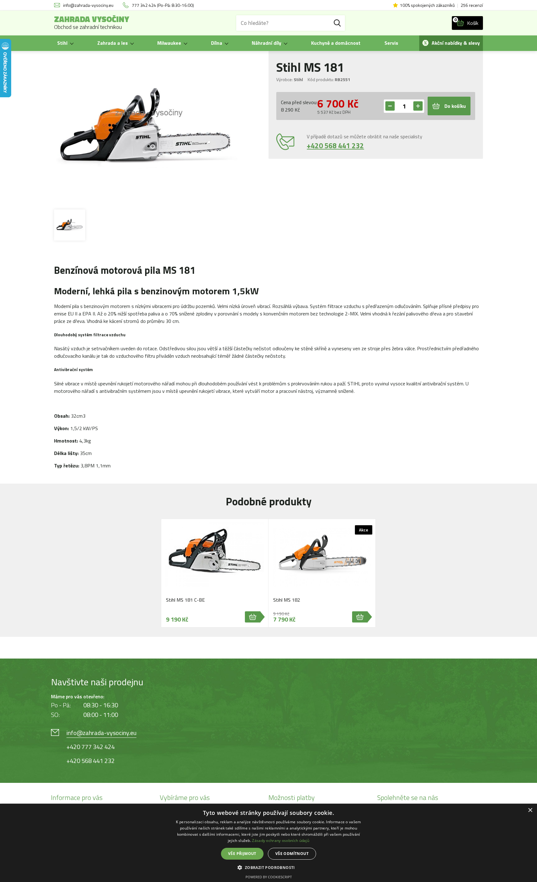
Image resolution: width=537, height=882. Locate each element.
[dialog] (268, 843)
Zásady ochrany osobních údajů (280, 840)
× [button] (530, 810)
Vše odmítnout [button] (292, 853)
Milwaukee (169, 43)
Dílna (216, 43)
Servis (391, 43)
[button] (268, 867)
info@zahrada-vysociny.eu (101, 732)
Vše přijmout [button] (242, 853)
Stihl (62, 43)
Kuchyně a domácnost (335, 43)
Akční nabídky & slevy (456, 43)
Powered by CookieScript (269, 877)
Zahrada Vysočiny (91, 23)
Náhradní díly (266, 43)
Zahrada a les (112, 43)
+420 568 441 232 (335, 145)
